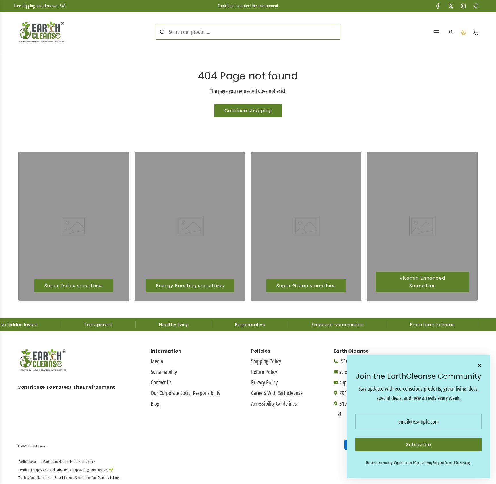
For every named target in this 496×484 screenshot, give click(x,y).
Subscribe (418, 444)
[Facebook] (438, 6)
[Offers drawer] (463, 32)
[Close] (479, 365)
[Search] (162, 32)
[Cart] (476, 32)
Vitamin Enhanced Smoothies (422, 282)
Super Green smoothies (306, 285)
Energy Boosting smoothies (190, 285)
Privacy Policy (431, 462)
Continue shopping (248, 110)
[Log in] (450, 32)
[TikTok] (476, 6)
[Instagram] (463, 6)
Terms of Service (454, 462)
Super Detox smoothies (73, 285)
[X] (450, 6)
